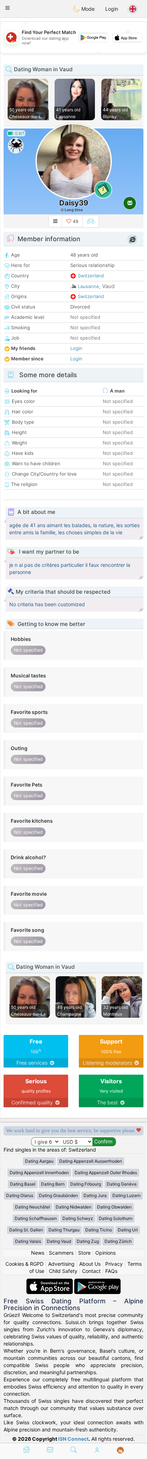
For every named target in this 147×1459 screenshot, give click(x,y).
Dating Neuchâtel (32, 1207)
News (37, 1253)
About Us (90, 1264)
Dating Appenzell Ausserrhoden (90, 1161)
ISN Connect (73, 1439)
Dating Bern (53, 1184)
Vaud (108, 286)
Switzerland (91, 275)
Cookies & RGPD (24, 1264)
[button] (7, 8)
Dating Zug (88, 1241)
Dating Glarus (19, 1195)
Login (111, 9)
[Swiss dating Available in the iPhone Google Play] (97, 1282)
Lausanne (88, 286)
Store (84, 1253)
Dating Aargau (39, 1161)
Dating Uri (128, 1229)
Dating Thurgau (64, 1229)
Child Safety (63, 1271)
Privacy (114, 1264)
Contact (91, 1271)
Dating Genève (122, 1184)
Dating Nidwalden (73, 1207)
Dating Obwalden (114, 1207)
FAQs (111, 1271)
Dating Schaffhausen (36, 1218)
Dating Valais (28, 1241)
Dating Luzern (126, 1195)
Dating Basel (22, 1184)
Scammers (61, 1253)
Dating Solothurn (115, 1218)
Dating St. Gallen (26, 1229)
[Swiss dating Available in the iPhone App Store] (50, 1282)
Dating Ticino (98, 1229)
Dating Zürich (118, 1241)
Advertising (61, 1264)
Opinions (105, 1253)
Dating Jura (95, 1195)
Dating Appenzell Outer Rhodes (106, 1172)
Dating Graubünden (58, 1195)
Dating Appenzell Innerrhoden (39, 1172)
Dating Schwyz (77, 1218)
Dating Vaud (59, 1241)
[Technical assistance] (120, 1450)
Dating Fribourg (85, 1184)
